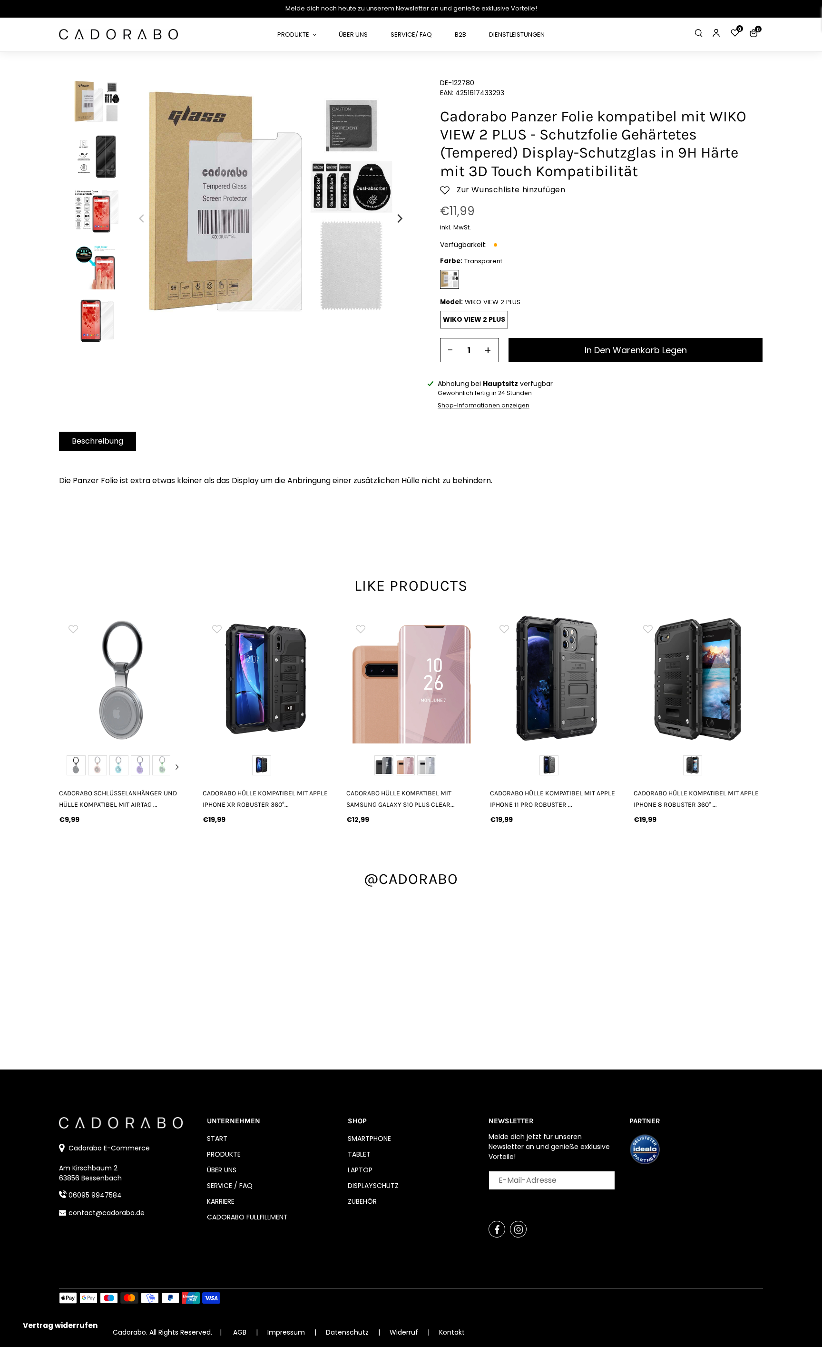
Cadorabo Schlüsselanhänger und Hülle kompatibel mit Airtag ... (118, 798)
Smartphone (369, 1138)
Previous (70, 767)
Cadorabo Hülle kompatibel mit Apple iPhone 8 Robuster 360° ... (696, 798)
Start (217, 1138)
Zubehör (362, 1201)
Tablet (359, 1154)
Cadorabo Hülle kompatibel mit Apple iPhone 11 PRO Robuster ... (552, 798)
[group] (123, 678)
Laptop (360, 1170)
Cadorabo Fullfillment (247, 1217)
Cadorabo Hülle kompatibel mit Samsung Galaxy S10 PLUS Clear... (400, 798)
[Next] (399, 218)
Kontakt (452, 1332)
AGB (239, 1332)
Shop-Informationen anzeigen (483, 405)
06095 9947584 (95, 1195)
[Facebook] (497, 1229)
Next (177, 767)
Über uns (221, 1170)
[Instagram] (518, 1229)
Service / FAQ (230, 1185)
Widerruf (405, 1332)
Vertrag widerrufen (60, 1325)
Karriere (221, 1201)
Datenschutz (348, 1332)
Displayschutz (373, 1185)
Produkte (224, 1154)
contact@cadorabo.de (106, 1213)
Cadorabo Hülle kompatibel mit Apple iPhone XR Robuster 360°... (265, 798)
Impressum (287, 1332)
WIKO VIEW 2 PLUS (474, 319)
